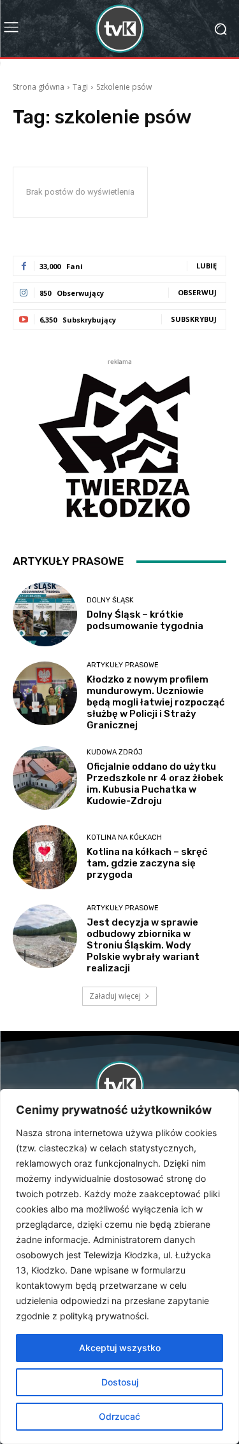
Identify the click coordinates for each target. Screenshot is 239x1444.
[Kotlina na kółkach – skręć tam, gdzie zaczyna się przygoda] (45, 857)
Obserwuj (197, 292)
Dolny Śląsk (110, 600)
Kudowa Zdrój (115, 752)
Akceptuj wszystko (120, 1347)
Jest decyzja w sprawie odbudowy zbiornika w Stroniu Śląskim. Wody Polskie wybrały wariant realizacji (143, 945)
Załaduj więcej (115, 995)
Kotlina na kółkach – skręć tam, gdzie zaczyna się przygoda (147, 863)
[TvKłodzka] (119, 28)
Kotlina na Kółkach (124, 837)
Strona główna (38, 86)
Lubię (206, 265)
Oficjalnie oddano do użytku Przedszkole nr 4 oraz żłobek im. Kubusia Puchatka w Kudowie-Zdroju (155, 784)
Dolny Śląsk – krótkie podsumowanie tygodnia (145, 620)
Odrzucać (119, 1416)
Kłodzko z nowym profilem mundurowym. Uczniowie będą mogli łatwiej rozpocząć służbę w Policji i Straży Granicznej (156, 702)
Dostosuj (119, 1382)
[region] (119, 1266)
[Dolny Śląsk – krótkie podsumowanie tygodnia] (45, 614)
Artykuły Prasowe (123, 665)
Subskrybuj (194, 319)
